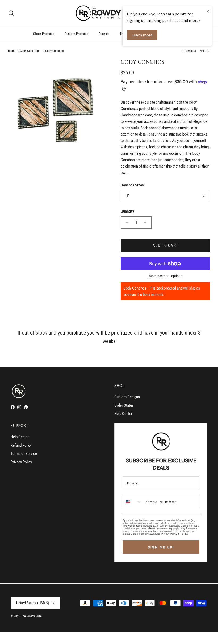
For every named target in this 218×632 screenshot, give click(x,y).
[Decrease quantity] (125, 222)
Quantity (127, 211)
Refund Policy (21, 445)
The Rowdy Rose (31, 616)
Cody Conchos (54, 51)
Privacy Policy (21, 462)
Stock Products (43, 34)
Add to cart (165, 245)
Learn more (142, 35)
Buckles (104, 34)
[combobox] (132, 501)
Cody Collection (30, 51)
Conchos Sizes (132, 185)
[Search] (11, 13)
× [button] (207, 11)
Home (11, 51)
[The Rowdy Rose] (109, 13)
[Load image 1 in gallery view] (58, 109)
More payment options (165, 276)
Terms (183, 533)
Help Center (123, 413)
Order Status (124, 405)
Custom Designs (127, 396)
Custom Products (76, 34)
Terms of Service (24, 453)
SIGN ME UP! (161, 547)
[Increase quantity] (146, 222)
